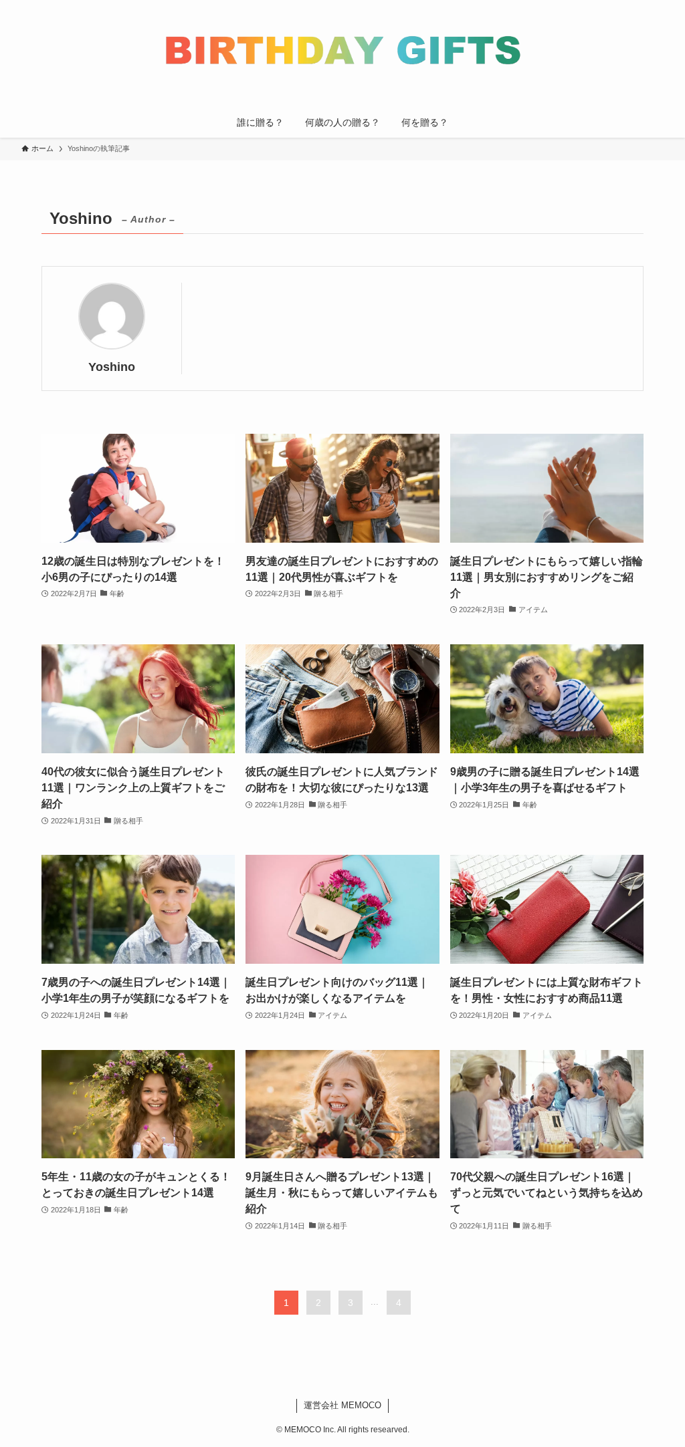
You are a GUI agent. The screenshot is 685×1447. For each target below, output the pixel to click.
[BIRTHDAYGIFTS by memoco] (342, 56)
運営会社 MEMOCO (342, 1405)
